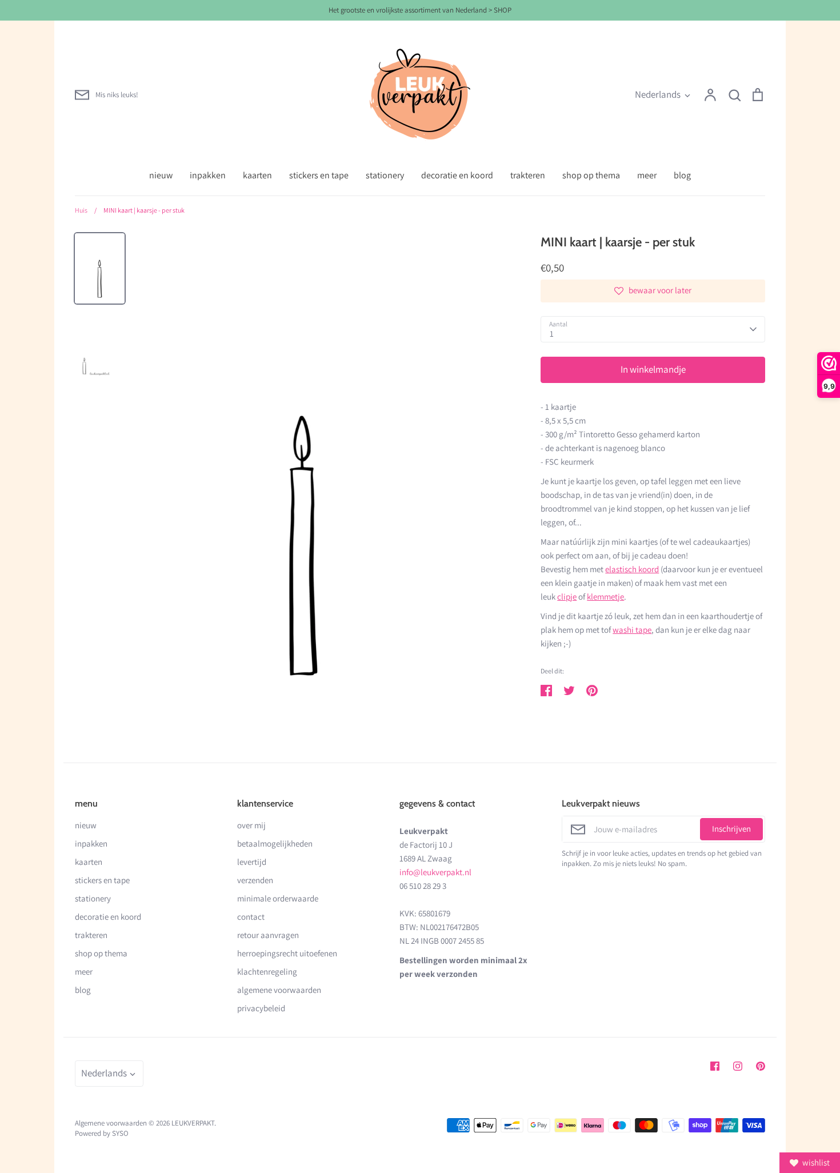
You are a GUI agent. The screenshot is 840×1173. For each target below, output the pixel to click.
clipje (567, 596)
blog (682, 175)
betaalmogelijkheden (275, 843)
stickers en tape (319, 175)
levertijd (251, 861)
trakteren (527, 175)
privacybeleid (261, 1008)
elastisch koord (632, 569)
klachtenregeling (267, 971)
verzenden (255, 880)
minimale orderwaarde (277, 898)
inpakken (208, 175)
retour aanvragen (268, 934)
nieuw (161, 175)
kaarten (257, 175)
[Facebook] (714, 1066)
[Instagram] (737, 1066)
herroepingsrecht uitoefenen (287, 953)
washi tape (632, 629)
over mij (251, 825)
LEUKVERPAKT (192, 1123)
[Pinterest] (760, 1066)
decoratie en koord (457, 175)
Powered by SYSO (102, 1133)
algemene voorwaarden (279, 989)
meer (647, 175)
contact (251, 916)
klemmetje (605, 596)
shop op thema (591, 175)
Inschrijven (731, 828)
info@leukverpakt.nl (435, 872)
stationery (385, 175)
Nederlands (658, 94)
